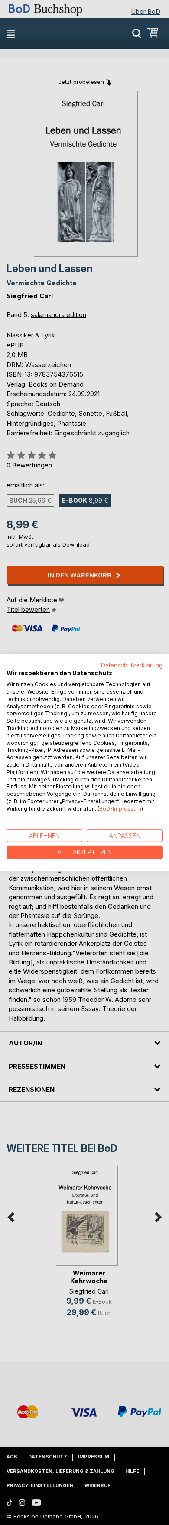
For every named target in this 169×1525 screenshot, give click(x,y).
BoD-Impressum (120, 808)
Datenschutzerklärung (131, 664)
